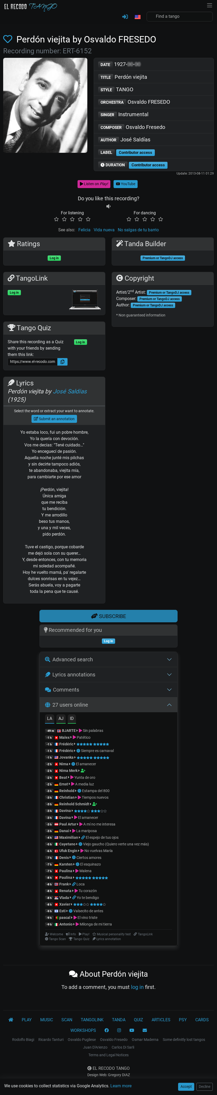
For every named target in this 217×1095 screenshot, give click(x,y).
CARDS (202, 1019)
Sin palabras (92, 730)
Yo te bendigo (88, 898)
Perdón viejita (124, 77)
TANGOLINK (92, 1019)
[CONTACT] (144, 1030)
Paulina (65, 871)
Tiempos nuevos (94, 797)
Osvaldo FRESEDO (135, 102)
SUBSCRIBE (112, 616)
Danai (64, 831)
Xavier (65, 904)
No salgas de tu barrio (138, 229)
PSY (183, 1019)
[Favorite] (8, 39)
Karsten (66, 864)
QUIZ (138, 1019)
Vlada (64, 898)
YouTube (127, 184)
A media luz (84, 784)
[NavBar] (209, 4)
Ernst (63, 784)
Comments (66, 689)
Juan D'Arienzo (95, 1047)
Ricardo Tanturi (51, 1039)
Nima (63, 764)
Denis (64, 857)
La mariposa (86, 831)
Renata (65, 891)
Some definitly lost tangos (184, 1039)
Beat (63, 777)
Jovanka (66, 757)
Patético (83, 737)
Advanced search (72, 659)
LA (49, 718)
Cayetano (67, 844)
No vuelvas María (98, 851)
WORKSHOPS (83, 1030)
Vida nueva (104, 229)
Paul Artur (67, 824)
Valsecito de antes (88, 911)
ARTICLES (161, 1019)
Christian (67, 797)
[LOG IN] (125, 17)
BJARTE (69, 730)
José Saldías (125, 139)
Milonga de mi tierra (95, 924)
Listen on (95, 184)
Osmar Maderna (145, 1039)
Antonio (66, 924)
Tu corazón (87, 891)
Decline (204, 1086)
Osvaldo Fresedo (133, 127)
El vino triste (87, 917)
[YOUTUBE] (131, 1030)
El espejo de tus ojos (102, 837)
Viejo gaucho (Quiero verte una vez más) (116, 844)
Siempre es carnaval (97, 751)
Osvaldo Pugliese (82, 1039)
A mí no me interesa (99, 824)
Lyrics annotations (73, 674)
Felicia (84, 229)
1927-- (121, 64)
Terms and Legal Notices (108, 1055)
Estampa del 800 (96, 791)
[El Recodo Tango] (10, 1020)
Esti (62, 911)
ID (72, 718)
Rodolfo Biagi (23, 1039)
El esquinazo (90, 864)
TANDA (118, 1019)
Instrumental (124, 114)
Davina (65, 811)
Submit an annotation (56, 419)
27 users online (70, 705)
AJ (61, 718)
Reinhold (67, 791)
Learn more (121, 1085)
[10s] (108, 206)
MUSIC (46, 1019)
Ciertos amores (88, 857)
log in (137, 987)
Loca (80, 884)
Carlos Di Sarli (123, 1047)
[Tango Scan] (78, 751)
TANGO (117, 89)
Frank (64, 884)
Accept (186, 1086)
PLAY (27, 1019)
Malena (85, 871)
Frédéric (66, 744)
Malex (64, 737)
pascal (64, 917)
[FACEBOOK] (106, 1030)
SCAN (66, 1019)
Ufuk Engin (68, 851)
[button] (137, 17)
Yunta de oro (84, 777)
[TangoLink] (83, 837)
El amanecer (86, 764)
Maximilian (68, 837)
